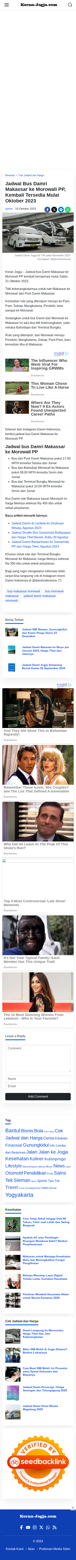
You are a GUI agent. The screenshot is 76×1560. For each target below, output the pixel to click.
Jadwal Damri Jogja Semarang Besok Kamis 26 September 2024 (43, 666)
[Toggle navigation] (6, 5)
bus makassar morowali (23, 591)
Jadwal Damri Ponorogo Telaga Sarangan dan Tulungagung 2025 (45, 1389)
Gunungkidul (36, 1145)
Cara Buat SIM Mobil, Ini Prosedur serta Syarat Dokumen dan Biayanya (45, 1371)
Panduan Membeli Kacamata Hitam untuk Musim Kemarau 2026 (46, 1296)
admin (9, 208)
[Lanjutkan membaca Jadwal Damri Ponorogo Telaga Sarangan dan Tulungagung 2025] (12, 1393)
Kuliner (37, 1158)
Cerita (48, 1138)
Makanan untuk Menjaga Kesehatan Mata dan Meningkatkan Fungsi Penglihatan (47, 1260)
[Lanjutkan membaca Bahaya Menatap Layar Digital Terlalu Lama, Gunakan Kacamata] (12, 1281)
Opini (68, 1167)
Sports (42, 1181)
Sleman (22, 1180)
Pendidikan (35, 1173)
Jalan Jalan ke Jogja (47, 1152)
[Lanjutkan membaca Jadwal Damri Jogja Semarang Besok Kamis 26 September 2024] (11, 667)
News (59, 1165)
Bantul (12, 1130)
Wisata (53, 1188)
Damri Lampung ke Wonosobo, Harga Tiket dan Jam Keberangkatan (43, 1334)
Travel (11, 1187)
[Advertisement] (38, 47)
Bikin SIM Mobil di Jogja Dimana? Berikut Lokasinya (45, 1351)
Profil (50, 1173)
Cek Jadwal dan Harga (31, 175)
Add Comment (38, 1096)
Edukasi (61, 1138)
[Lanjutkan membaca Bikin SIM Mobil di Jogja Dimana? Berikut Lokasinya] (12, 1355)
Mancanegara (30, 1166)
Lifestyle (13, 1165)
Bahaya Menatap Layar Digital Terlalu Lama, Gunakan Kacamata (45, 1277)
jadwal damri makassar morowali (30, 598)
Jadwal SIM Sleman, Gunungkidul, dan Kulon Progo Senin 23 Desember (44, 633)
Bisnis (27, 1130)
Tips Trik (54, 1180)
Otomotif (14, 1173)
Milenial (41, 1167)
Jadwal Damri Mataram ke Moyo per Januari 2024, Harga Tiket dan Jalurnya (45, 650)
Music (49, 1166)
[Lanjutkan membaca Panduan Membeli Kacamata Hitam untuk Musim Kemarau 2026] (12, 1300)
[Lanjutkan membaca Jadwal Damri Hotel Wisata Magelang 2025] (12, 1411)
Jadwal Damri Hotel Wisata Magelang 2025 (40, 1407)
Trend (21, 1188)
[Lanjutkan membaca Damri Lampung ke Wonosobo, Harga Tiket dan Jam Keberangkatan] (12, 1336)
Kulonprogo (55, 1159)
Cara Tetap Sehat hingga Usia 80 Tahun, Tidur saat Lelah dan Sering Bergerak (46, 1222)
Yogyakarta (19, 1195)
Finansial (13, 1145)
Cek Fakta (49, 1131)
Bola (38, 1130)
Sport (33, 1181)
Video (45, 1187)
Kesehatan (17, 1158)
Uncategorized (33, 1188)
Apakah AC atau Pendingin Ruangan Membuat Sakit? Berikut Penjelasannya (45, 1241)
